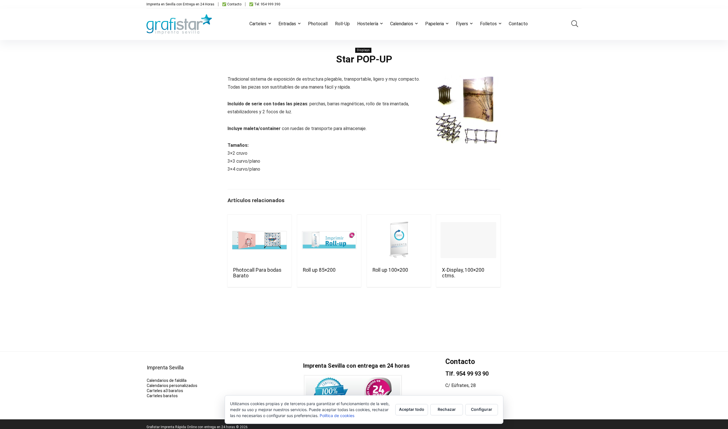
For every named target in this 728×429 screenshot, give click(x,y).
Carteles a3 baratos (165, 390)
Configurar (481, 409)
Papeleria (434, 23)
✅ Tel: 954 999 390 (264, 4)
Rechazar (447, 409)
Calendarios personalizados (172, 385)
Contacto (518, 23)
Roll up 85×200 (319, 270)
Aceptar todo (411, 409)
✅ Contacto (231, 4)
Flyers (462, 23)
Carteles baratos (162, 396)
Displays (363, 50)
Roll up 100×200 (390, 270)
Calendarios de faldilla (167, 380)
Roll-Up (342, 23)
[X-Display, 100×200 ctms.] (468, 240)
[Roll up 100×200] (399, 240)
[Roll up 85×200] (329, 240)
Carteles (257, 23)
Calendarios (401, 23)
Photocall (318, 23)
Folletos (488, 23)
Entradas (287, 23)
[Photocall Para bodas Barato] (259, 240)
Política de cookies (337, 415)
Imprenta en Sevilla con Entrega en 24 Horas (180, 4)
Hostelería (367, 23)
